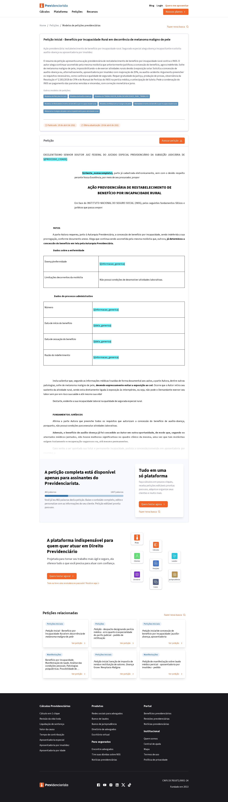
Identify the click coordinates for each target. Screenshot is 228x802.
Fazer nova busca (176, 26)
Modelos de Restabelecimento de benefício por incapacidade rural (70, 104)
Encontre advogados (102, 749)
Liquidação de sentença (52, 724)
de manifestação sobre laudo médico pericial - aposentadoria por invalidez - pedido (161, 664)
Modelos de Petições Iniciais (55, 96)
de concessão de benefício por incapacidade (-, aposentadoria (160, 633)
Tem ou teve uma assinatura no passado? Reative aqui (72, 583)
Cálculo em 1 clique (50, 713)
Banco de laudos (100, 718)
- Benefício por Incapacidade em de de (65, 633)
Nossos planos (174, 12)
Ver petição (77, 643)
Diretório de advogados (104, 729)
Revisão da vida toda (50, 718)
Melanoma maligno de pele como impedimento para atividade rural (71, 111)
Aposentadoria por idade (52, 750)
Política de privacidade (156, 759)
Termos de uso (151, 754)
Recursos (92, 12)
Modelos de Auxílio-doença (80, 96)
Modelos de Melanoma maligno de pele (115, 104)
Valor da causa (47, 729)
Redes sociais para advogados (107, 713)
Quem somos (151, 738)
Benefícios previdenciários (157, 713)
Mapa (147, 749)
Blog (151, 5)
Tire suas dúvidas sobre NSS (106, 754)
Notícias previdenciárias (104, 759)
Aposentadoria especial (52, 740)
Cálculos (45, 12)
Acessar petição (170, 140)
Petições (77, 12)
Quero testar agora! (59, 576)
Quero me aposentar (176, 5)
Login (160, 5)
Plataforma (60, 12)
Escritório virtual (101, 734)
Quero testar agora (151, 504)
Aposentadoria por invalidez (54, 745)
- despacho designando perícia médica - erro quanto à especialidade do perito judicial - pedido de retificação (114, 634)
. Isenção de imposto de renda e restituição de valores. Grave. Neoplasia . (114, 664)
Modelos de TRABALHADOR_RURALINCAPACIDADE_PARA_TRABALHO (122, 96)
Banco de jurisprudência (104, 724)
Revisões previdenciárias (157, 718)
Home (43, 25)
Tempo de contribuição (52, 734)
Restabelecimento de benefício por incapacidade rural (155, 104)
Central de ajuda (152, 744)
